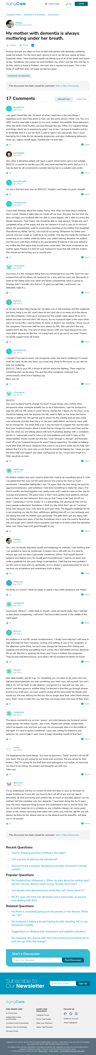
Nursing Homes (12, 1031)
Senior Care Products (44, 1027)
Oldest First (81, 99)
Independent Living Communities (13, 1018)
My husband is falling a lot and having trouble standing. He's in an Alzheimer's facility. (50, 923)
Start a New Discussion (67, 85)
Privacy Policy (53, 1051)
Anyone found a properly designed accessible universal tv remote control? (49, 867)
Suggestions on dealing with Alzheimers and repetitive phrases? (49, 931)
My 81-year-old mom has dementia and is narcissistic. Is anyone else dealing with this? (49, 898)
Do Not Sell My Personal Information (72, 1051)
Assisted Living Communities (17, 1023)
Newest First (64, 99)
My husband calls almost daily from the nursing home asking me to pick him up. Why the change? (50, 939)
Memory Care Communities (16, 1027)
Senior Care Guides (43, 1019)
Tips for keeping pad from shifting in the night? (39, 853)
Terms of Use (42, 1051)
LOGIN (81, 4)
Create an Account (71, 1018)
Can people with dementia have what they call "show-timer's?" (48, 890)
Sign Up (83, 983)
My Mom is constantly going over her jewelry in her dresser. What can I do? (50, 913)
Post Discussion (73, 960)
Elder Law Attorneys (44, 1023)
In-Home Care (11, 1013)
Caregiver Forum (42, 1015)
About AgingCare (70, 1022)
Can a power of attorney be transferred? (35, 859)
